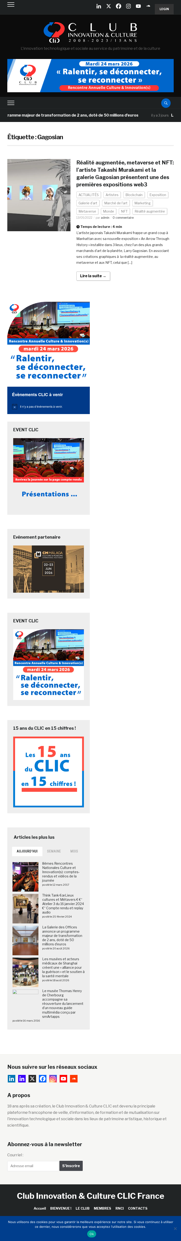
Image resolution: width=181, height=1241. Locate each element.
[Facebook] (118, 6)
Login (164, 9)
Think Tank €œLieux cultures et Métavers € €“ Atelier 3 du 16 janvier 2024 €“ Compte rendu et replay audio (63, 903)
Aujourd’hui (27, 851)
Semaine (54, 851)
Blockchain (134, 195)
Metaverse (87, 211)
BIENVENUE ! (60, 1208)
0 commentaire (123, 217)
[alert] (48, 406)
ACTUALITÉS (88, 195)
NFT (124, 211)
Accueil (40, 1208)
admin (105, 217)
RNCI (119, 1208)
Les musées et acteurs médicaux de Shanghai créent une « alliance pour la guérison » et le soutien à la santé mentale (63, 967)
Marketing (142, 203)
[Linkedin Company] (98, 6)
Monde (108, 211)
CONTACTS (138, 1208)
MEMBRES (102, 1208)
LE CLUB (83, 1208)
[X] (108, 6)
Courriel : (15, 1155)
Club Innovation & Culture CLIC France (90, 1196)
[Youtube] (138, 6)
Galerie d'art (87, 203)
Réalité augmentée (150, 211)
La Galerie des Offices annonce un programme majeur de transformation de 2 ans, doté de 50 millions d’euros (62, 935)
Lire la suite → (93, 276)
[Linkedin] (22, 1078)
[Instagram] (128, 6)
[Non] (175, 1228)
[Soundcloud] (148, 6)
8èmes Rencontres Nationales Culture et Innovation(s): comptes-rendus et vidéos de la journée (61, 872)
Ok (92, 1234)
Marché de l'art (116, 203)
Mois (74, 851)
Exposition (157, 195)
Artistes (112, 195)
